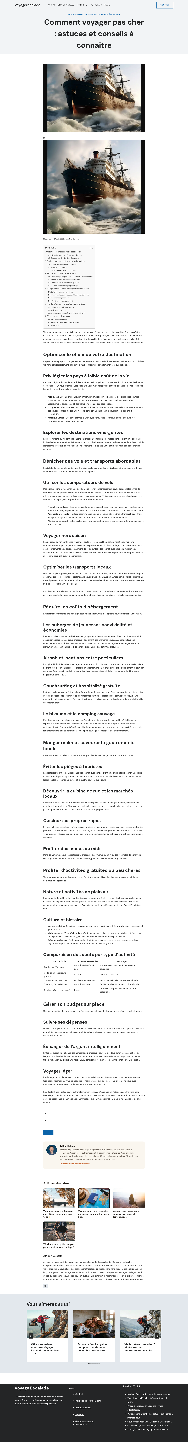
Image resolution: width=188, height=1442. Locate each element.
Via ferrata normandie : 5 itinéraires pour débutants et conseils (139, 1347)
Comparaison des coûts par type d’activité (68, 313)
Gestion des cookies (84, 1421)
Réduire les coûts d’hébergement (61, 273)
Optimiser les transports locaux (63, 270)
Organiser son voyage (61, 5)
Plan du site (81, 1425)
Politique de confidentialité (88, 1401)
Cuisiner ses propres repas (61, 298)
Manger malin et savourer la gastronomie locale (68, 289)
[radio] (96, 1110)
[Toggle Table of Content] (90, 248)
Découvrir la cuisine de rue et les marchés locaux (70, 295)
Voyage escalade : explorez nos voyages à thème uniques (94, 14)
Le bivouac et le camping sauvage (64, 286)
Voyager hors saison (59, 267)
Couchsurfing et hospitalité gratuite (65, 283)
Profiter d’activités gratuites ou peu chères (66, 304)
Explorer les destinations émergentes (66, 258)
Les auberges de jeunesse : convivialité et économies (72, 277)
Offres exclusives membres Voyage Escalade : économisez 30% (45, 1349)
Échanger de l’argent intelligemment (65, 322)
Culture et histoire (58, 310)
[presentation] (47, 1324)
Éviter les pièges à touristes (62, 292)
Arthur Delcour (73, 239)
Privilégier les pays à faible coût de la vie (66, 255)
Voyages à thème (100, 5)
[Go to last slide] (31, 1336)
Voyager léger (56, 326)
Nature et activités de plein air (63, 307)
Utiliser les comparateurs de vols (63, 264)
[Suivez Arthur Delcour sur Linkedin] (45, 1286)
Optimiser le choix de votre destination (63, 252)
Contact (164, 5)
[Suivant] (157, 1336)
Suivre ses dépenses (59, 319)
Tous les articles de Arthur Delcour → (76, 1164)
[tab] (89, 1363)
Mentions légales (83, 1407)
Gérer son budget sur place (58, 316)
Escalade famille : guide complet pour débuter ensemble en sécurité (92, 1347)
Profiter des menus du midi (62, 301)
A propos (79, 1414)
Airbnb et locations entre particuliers (65, 280)
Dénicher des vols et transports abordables (66, 261)
